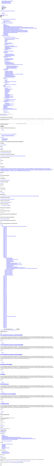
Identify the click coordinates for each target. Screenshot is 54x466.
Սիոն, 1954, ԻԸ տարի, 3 (8, 270)
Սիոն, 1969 (5, 286)
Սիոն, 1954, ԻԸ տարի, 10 (9, 274)
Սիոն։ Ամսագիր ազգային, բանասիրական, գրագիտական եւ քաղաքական (14, 226)
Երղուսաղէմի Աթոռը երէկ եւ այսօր (12, 259)
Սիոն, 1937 (5, 244)
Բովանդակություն (8, 62)
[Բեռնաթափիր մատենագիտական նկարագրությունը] (1, 380)
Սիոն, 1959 (5, 278)
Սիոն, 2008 (5, 315)
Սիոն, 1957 (5, 277)
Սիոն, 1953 (5, 256)
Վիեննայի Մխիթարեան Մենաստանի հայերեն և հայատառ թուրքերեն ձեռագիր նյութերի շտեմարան (18, 438)
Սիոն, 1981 (5, 295)
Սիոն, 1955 (5, 275)
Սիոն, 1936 (5, 243)
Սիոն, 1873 (5, 232)
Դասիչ (6, 83)
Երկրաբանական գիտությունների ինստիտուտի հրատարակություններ (15, 30)
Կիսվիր (3, 15)
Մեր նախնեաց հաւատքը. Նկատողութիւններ (11, 334)
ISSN (5, 41)
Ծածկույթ (3, 448)
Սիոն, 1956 (5, 276)
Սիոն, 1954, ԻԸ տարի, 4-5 (9, 271)
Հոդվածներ (8, 205)
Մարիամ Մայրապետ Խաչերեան (12, 266)
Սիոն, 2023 (5, 325)
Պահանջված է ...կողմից (9, 96)
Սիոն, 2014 (5, 318)
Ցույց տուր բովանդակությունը (8, 135)
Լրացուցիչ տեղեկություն (9, 43)
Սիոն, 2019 (5, 322)
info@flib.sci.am (2, 425)
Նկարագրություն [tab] (5, 138)
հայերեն (2, 192)
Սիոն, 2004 (5, 312)
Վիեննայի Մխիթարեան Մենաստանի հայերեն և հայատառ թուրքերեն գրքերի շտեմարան (18, 27)
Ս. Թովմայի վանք (4, 403)
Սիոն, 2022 (5, 324)
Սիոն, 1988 (5, 300)
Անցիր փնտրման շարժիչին (6, 1)
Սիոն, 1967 (5, 284)
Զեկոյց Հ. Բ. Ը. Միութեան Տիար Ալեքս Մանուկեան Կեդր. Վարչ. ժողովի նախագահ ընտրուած (22, 268)
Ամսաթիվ (6, 69)
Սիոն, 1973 (5, 289)
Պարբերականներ (5, 436)
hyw (3, 6)
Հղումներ (6, 92)
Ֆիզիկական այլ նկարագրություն (10, 81)
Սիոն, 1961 (5, 280)
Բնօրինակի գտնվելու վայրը (8, 108)
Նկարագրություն (6, 20)
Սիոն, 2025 (5, 326)
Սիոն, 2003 (5, 311)
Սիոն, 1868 (5, 228)
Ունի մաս (6, 88)
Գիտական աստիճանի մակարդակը (13, 66)
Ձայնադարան (5, 33)
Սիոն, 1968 (5, 285)
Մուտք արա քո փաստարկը (21, 123)
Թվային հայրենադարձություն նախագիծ (10, 32)
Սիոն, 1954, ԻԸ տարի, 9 (8, 273)
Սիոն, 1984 (5, 297)
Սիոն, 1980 (5, 294)
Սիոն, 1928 (5, 237)
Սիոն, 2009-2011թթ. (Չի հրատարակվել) (9, 316)
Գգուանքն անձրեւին (10, 261)
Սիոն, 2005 (5, 313)
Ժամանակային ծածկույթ (9, 59)
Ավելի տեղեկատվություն (16, 462)
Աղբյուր (4, 85)
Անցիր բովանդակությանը (6, 2)
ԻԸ (0, 162)
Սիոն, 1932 (5, 240)
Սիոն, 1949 (5, 253)
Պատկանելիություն (7, 86)
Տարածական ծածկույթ (9, 58)
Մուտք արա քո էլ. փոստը (4, 123)
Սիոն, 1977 (5, 292)
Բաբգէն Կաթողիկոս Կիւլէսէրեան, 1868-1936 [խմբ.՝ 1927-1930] (26, 169)
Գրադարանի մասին (5, 19)
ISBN (6, 42)
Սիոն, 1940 (5, 246)
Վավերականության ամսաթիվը (10, 76)
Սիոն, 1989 (5, 301)
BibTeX (3, 362)
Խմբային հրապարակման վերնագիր (11, 46)
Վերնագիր (6, 44)
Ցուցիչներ (3, 35)
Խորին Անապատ (4, 384)
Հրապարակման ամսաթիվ (9, 39)
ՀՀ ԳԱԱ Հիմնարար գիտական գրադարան (7, 199)
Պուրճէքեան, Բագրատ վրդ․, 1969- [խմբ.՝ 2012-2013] (8, 170)
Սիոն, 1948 (5, 252)
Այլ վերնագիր (7, 47)
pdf (0, 186)
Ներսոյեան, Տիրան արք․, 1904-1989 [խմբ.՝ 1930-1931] (45, 169)
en (4, 6)
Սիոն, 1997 (5, 307)
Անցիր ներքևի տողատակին (6, 3)
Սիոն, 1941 (5, 247)
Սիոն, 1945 (5, 250)
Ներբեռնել (2, 137)
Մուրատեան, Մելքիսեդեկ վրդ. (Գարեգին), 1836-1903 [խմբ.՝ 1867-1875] (36, 168)
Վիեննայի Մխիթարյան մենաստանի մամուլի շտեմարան (12, 26)
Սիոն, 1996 (5, 306)
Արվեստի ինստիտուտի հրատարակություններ (10, 439)
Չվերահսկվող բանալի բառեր (10, 55)
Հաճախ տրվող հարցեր (7, 21)
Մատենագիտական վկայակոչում (10, 84)
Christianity (1, 202)
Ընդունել (21, 462)
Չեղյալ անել (2, 124)
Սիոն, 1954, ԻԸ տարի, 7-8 (9, 272)
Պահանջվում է (7, 95)
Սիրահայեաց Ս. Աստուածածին (8, 393)
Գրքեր (4, 24)
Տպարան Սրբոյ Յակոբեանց (5, 180)
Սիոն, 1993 (5, 304)
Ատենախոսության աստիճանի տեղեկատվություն (14, 64)
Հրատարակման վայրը (7, 56)
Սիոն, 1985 (5, 298)
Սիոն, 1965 (5, 283)
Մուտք (3, 9)
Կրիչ (6, 80)
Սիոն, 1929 (5, 238)
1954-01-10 (1, 183)
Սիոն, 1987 (5, 299)
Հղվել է (6, 93)
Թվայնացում (5, 107)
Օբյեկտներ (5, 110)
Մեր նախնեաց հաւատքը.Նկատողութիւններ (11, 354)
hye (2, 6)
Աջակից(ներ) (4, 446)
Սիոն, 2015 (5, 319)
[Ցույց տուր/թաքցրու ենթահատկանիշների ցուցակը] (3, 82)
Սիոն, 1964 (5, 282)
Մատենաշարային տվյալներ (8, 105)
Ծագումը (6, 101)
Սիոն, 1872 (5, 231)
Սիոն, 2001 (5, 310)
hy (0, 192)
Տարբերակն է (7, 90)
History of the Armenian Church (7, 202)
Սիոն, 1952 (5, 255)
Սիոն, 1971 (5, 287)
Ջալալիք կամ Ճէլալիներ (6, 364)
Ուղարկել (6, 124)
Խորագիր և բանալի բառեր (9, 54)
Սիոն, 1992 (5, 303)
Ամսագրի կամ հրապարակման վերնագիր (12, 38)
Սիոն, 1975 (5, 290)
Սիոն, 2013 (5, 317)
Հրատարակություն (6, 104)
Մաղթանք (8, 262)
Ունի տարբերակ (8, 89)
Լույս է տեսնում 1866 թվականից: (5, 152)
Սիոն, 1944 (5, 249)
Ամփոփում (7, 61)
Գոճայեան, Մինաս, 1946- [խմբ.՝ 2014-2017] (23, 170)
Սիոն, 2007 (5, 314)
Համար (6, 40)
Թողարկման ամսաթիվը (9, 73)
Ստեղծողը (6, 49)
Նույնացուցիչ (6, 82)
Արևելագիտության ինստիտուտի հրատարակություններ (12, 29)
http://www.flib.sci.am (3, 428)
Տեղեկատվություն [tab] (5, 139)
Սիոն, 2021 (5, 323)
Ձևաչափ (6, 78)
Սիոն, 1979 (5, 293)
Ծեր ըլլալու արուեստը (10, 265)
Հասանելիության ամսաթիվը (10, 75)
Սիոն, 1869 (5, 229)
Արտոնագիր (7, 100)
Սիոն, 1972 (5, 288)
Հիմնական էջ (3, 431)
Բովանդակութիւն (10, 258)
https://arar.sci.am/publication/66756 (4, 218)
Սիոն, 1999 (5, 308)
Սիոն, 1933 (5, 241)
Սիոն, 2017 (5, 320)
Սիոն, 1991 (5, 302)
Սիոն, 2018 (5, 321)
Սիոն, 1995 (5, 305)
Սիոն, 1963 (5, 281)
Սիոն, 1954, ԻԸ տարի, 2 (8, 269)
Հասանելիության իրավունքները (10, 99)
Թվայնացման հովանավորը (9, 63)
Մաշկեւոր (2, 374)
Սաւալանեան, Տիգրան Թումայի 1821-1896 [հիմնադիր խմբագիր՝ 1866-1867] (12, 168)
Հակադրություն (4, 7)
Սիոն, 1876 (5, 234)
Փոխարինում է (7, 94)
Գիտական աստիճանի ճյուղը (11, 67)
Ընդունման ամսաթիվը (9, 72)
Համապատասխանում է (9, 97)
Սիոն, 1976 (5, 291)
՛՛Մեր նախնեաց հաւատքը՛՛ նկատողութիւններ (14, 264)
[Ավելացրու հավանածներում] (0, 131)
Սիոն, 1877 (5, 235)
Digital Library (4, 205)
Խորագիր (6, 52)
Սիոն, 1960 (5, 279)
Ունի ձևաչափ (7, 91)
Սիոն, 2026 (5, 327)
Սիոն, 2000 (5, 309)
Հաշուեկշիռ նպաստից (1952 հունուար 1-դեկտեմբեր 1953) (16, 267)
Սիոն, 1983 (5, 296)
